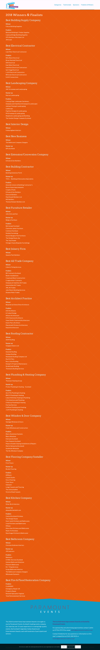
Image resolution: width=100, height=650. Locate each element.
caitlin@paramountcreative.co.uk (82, 630)
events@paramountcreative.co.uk (64, 638)
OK (64, 646)
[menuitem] (57, 5)
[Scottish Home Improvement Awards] (12, 5)
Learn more (70, 646)
